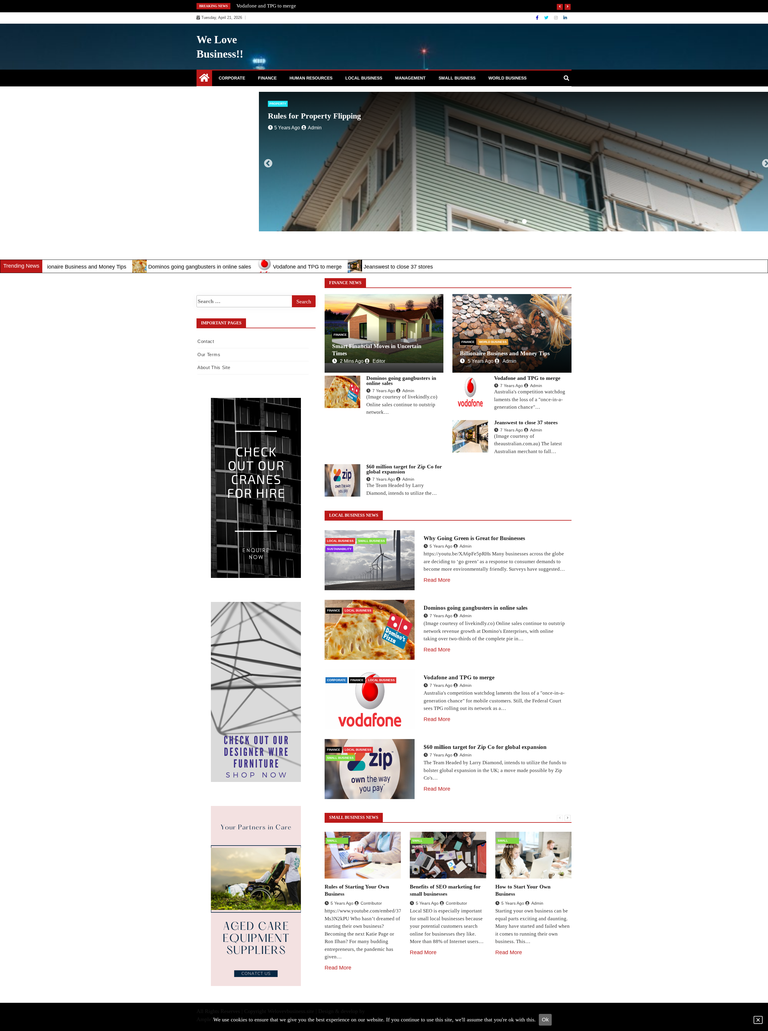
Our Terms (208, 354)
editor (379, 361)
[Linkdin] (565, 17)
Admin (509, 361)
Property (260, 103)
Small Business (457, 78)
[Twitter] (547, 17)
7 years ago (383, 390)
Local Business (363, 78)
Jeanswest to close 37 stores (266, 6)
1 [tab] (506, 222)
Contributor (302, 127)
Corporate (232, 78)
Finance (267, 78)
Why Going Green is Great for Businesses (474, 538)
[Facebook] (538, 17)
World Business (507, 78)
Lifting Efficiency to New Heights (307, 116)
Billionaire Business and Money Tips (505, 353)
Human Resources (311, 78)
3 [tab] (524, 222)
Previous (266, 162)
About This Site (213, 367)
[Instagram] (556, 17)
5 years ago (481, 361)
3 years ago (270, 127)
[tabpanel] (498, 161)
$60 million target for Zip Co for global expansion (404, 469)
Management (410, 78)
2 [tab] (515, 222)
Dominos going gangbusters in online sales (140, 267)
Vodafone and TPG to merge (248, 267)
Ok (545, 1020)
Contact (205, 341)
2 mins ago (352, 361)
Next (764, 162)
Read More (437, 580)
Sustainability (339, 549)
